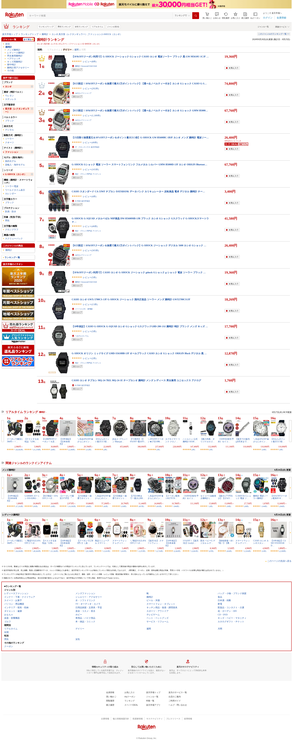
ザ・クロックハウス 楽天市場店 (87, 147)
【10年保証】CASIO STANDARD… (278, 543)
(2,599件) (282, 551)
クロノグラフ (11, 229)
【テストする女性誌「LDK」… (32, 440)
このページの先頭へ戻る (279, 561)
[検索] (195, 15)
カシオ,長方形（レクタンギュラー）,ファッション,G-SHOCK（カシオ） (87, 34)
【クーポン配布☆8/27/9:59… (172, 497)
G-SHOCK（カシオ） (15, 174)
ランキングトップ (46, 27)
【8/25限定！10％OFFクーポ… (50, 497)
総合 (7, 44)
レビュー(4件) (89, 196)
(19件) (229, 506)
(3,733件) (159, 551)
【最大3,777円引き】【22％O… (225, 497)
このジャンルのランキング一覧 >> (273, 34)
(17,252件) (19, 506)
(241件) (123, 551)
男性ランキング (64, 27)
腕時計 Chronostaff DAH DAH (86, 66)
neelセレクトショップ (83, 93)
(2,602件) (177, 551)
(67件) (211, 551)
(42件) (105, 506)
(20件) (53, 450)
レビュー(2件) (89, 358)
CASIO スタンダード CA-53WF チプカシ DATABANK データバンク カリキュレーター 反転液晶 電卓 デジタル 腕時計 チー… (138, 191)
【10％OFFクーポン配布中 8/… (279, 497)
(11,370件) (37, 450)
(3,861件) (194, 551)
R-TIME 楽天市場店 (82, 201)
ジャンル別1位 (113, 27)
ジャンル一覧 (263, 27)
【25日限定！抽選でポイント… (84, 497)
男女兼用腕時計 (15, 55)
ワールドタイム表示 (15, 190)
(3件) (281, 450)
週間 (76, 49)
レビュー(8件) (89, 61)
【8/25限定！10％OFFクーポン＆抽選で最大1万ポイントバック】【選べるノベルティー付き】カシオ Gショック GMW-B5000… (140, 110)
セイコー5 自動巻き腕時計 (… (208, 497)
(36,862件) (19, 450)
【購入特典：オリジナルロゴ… (207, 440)
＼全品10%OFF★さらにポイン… (85, 440)
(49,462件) (37, 551)
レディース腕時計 (16, 52)
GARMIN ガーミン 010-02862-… (32, 497)
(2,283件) (71, 551)
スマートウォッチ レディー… (119, 542)
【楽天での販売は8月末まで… (243, 440)
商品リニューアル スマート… (102, 542)
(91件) (35, 506)
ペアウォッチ (13, 58)
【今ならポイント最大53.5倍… (102, 440)
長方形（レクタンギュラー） (17, 110)
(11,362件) (54, 551)
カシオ (8, 86)
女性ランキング (81, 27)
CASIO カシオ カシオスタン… (261, 542)
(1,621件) (106, 551)
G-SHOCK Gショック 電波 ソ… (243, 497)
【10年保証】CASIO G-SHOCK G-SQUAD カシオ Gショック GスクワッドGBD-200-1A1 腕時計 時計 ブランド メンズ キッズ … (140, 326)
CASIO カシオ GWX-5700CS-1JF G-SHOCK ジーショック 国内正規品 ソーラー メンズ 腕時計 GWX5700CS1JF (131, 299)
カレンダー (10, 193)
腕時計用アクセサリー (18, 67)
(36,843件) (19, 551)
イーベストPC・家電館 (84, 309)
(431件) (159, 506)
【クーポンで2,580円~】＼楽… (85, 542)
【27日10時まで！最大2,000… (137, 497)
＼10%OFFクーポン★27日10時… (155, 440)
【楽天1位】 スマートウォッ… (155, 542)
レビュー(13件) (90, 304)
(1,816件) (247, 551)
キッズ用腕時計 (15, 61)
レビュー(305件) (91, 250)
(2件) (105, 450)
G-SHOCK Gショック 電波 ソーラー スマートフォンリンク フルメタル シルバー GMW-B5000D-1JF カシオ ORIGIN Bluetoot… (139, 164)
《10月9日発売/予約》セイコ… (226, 440)
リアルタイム (97, 27)
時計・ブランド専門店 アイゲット (88, 174)
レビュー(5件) (89, 277)
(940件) (176, 506)
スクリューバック (14, 238)
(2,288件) (71, 450)
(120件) (123, 506)
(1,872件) (142, 551)
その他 (10, 70)
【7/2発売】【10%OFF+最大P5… (138, 440)
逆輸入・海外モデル (15, 164)
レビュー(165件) (91, 169)
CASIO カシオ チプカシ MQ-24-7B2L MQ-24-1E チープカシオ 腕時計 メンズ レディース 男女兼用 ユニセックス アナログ (136, 380)
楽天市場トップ (10, 34)
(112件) (88, 450)
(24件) (264, 450)
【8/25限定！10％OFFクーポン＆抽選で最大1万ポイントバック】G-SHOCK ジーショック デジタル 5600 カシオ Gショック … (139, 245)
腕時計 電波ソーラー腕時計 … (260, 497)
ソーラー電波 (11, 186)
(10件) (53, 506)
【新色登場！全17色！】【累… (225, 542)
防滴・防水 (10, 211)
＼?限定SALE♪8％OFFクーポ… (33, 542)
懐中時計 (11, 64)
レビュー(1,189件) (91, 115)
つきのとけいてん (82, 336)
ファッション (11, 152)
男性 (7, 220)
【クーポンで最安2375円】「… (67, 497)
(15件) (264, 551)
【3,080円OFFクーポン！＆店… (49, 440)
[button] (217, 15)
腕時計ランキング (50, 39)
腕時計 (45, 34)
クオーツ (9, 142)
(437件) (141, 506)
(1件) (158, 450)
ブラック (9, 120)
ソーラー (9, 138)
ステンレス (10, 99)
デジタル (9, 129)
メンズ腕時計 (13, 50)
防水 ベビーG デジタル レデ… (207, 542)
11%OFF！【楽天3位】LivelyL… (191, 542)
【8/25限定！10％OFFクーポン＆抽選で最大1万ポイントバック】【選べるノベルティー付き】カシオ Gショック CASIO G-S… (139, 83)
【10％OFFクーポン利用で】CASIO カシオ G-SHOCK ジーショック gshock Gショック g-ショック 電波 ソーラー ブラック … (139, 272)
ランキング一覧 (12, 257)
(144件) (264, 506)
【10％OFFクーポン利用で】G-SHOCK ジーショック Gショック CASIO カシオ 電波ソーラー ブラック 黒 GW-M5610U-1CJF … (140, 56)
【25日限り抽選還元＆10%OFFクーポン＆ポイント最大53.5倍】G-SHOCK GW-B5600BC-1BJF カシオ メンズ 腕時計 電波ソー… (140, 137)
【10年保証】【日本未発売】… (66, 441)
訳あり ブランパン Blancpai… (119, 440)
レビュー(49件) (90, 142)
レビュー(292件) (91, 88)
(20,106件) (89, 551)
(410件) (229, 551)
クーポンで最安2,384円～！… (15, 440)
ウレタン (9, 95)
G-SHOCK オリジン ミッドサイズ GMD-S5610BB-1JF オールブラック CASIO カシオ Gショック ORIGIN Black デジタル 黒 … (139, 353)
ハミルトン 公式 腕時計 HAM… (190, 440)
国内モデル (10, 161)
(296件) (282, 506)
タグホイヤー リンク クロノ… (172, 440)
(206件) (88, 506)
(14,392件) (72, 506)
